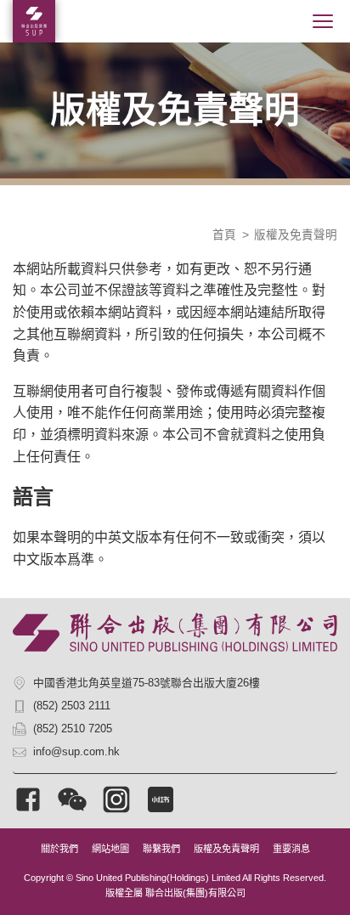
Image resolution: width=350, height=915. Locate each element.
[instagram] (119, 799)
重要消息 (291, 849)
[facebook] (31, 799)
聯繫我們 (161, 849)
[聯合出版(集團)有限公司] (34, 21)
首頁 (224, 235)
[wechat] (75, 799)
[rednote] (160, 799)
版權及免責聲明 (226, 849)
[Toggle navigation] (322, 21)
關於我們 (59, 849)
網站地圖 (110, 849)
